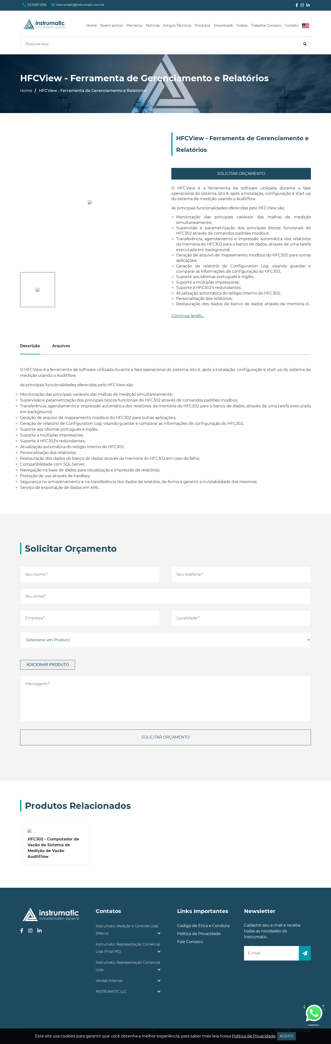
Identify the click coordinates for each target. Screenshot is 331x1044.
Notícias (153, 25)
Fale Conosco (190, 941)
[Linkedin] (308, 5)
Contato (292, 25)
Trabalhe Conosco (266, 25)
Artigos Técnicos (177, 25)
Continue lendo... (187, 315)
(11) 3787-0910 (37, 5)
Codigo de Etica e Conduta (203, 925)
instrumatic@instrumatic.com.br (80, 5)
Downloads (223, 25)
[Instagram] (302, 5)
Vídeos (242, 25)
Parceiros (134, 25)
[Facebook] (297, 5)
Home (91, 25)
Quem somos (111, 25)
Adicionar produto (47, 665)
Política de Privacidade (199, 933)
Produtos (202, 25)
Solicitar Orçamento (241, 173)
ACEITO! (286, 1036)
